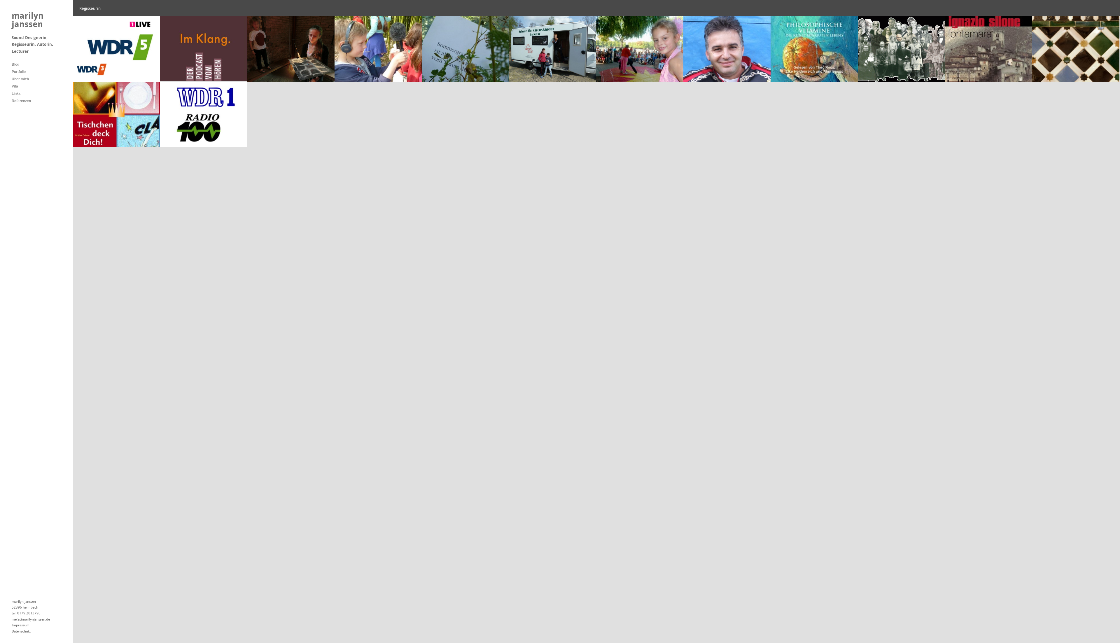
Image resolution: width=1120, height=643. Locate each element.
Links (16, 94)
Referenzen (21, 101)
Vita (15, 86)
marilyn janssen (27, 20)
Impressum (20, 625)
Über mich (20, 79)
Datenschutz (21, 631)
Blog (15, 64)
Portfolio (19, 72)
